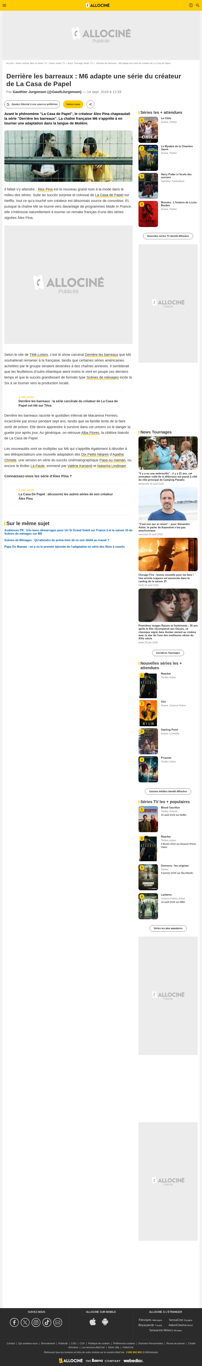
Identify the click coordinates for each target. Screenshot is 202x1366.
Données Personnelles (150, 1343)
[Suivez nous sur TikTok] (47, 1322)
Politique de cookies (99, 1343)
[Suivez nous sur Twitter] (26, 1322)
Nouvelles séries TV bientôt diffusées (168, 236)
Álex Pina (45, 189)
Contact (11, 1343)
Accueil (9, 63)
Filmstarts (145, 1320)
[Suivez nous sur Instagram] (37, 1322)
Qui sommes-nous (28, 1343)
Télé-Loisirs (39, 355)
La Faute (38, 466)
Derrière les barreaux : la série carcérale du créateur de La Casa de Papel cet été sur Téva (68, 403)
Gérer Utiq (113, 1347)
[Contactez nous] (58, 1322)
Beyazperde (146, 1325)
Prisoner (166, 757)
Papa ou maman (112, 460)
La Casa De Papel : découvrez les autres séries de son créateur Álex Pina (66, 496)
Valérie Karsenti (79, 466)
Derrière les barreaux (101, 355)
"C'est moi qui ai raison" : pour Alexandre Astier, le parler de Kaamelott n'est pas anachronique (164, 527)
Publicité (63, 1343)
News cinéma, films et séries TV (31, 63)
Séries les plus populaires (168, 928)
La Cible (166, 118)
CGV (82, 1343)
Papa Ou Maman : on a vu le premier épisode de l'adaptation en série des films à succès (64, 546)
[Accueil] (97, 5)
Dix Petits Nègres (95, 454)
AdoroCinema (177, 1325)
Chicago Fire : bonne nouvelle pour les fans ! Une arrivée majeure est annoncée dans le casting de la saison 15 (166, 578)
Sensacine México (161, 1330)
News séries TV (57, 63)
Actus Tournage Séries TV (80, 63)
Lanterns (166, 894)
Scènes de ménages (102, 377)
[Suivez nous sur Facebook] (15, 1322)
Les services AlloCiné (93, 1347)
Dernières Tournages (168, 653)
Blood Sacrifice (170, 807)
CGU (73, 1343)
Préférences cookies (124, 1343)
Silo (163, 701)
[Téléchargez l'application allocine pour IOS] (95, 1321)
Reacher (166, 673)
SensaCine (176, 1320)
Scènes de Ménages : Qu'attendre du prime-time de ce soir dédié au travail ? (56, 540)
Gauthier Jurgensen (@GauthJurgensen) (47, 92)
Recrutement (48, 1343)
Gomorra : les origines (175, 865)
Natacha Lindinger (111, 466)
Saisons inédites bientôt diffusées (168, 791)
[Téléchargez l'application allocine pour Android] (107, 1321)
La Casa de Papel (109, 195)
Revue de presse (175, 1343)
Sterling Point (169, 729)
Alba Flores (90, 433)
